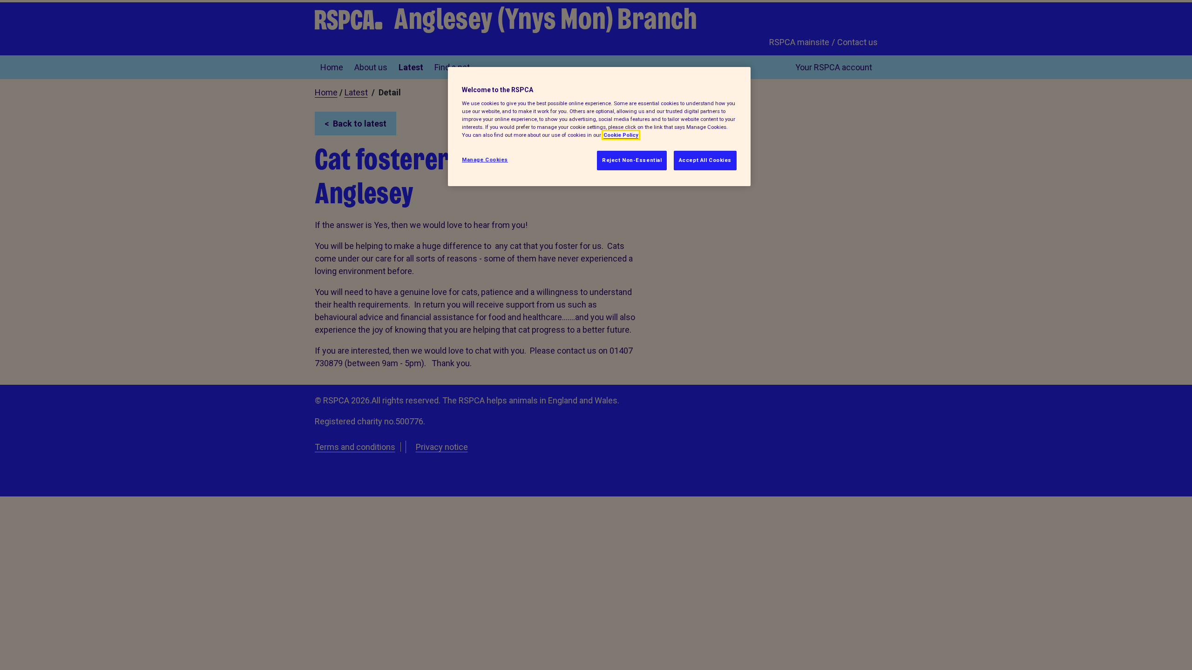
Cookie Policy (620, 135)
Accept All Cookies (705, 160)
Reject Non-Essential (632, 160)
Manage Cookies (485, 159)
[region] (599, 126)
